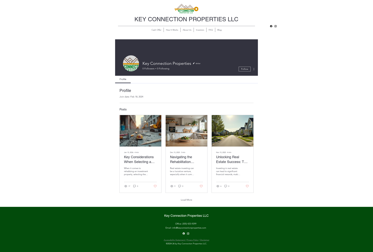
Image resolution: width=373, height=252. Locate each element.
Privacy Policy (192, 240)
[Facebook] (271, 26)
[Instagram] (188, 233)
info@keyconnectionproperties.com (189, 227)
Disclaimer (204, 240)
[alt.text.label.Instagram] (275, 26)
